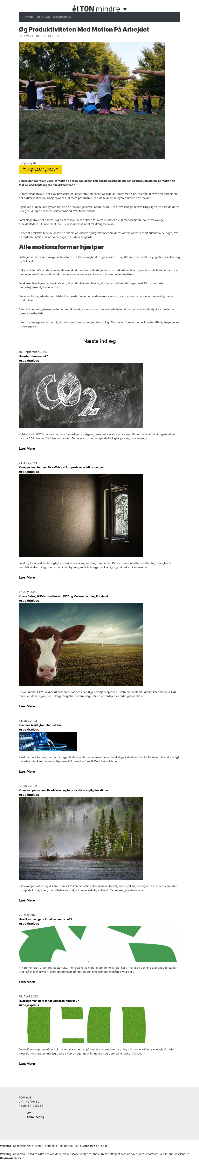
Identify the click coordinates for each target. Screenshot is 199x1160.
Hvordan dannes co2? (33, 356)
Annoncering (35, 1117)
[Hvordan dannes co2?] (99, 395)
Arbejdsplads (62, 16)
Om (29, 1112)
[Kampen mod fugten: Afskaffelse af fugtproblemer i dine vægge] (99, 515)
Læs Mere (27, 448)
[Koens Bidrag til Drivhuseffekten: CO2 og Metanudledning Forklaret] (99, 644)
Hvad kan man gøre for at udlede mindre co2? (49, 1000)
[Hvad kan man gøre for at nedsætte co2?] (99, 944)
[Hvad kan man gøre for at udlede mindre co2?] (99, 1025)
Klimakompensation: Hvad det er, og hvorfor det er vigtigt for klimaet (64, 790)
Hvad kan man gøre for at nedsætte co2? (45, 919)
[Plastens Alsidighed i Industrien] (99, 741)
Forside (28, 16)
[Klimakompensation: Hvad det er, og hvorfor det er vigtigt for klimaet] (99, 838)
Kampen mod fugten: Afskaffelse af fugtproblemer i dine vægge (61, 467)
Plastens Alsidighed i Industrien (40, 725)
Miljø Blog (43, 16)
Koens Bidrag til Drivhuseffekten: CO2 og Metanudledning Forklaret (63, 596)
